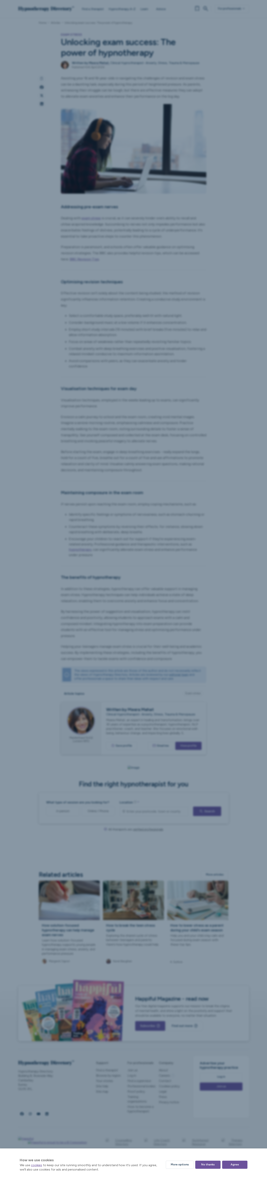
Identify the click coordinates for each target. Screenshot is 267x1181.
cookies (36, 1165)
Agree (235, 1164)
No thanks (208, 1164)
